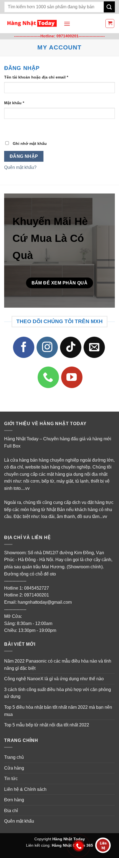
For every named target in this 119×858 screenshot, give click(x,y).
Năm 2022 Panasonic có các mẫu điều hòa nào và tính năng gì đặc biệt (57, 665)
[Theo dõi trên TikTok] (71, 347)
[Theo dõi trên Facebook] (24, 347)
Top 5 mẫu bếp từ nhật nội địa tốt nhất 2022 (46, 725)
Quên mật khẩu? (20, 167)
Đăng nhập (24, 156)
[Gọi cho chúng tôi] (48, 377)
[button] (67, 23)
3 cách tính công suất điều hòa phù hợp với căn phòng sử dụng (57, 693)
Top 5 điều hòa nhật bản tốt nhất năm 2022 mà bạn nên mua (58, 711)
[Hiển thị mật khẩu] (9, 128)
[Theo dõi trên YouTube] (72, 377)
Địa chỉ (11, 810)
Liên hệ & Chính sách (25, 789)
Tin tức (11, 778)
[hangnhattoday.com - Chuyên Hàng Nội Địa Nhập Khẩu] (32, 23)
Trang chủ (14, 757)
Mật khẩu (18, 103)
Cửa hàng (14, 768)
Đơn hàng (14, 800)
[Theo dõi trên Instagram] (47, 347)
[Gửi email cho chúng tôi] (94, 347)
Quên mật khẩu (19, 821)
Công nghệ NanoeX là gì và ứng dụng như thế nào (54, 679)
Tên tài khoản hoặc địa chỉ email (40, 77)
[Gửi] (109, 6)
